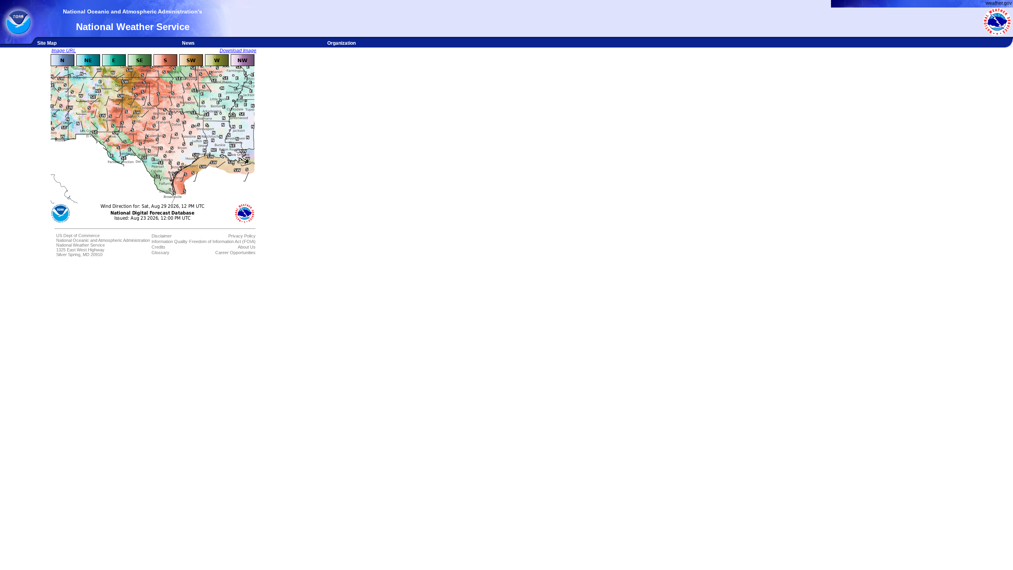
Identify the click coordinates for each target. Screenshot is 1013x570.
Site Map (47, 43)
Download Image (238, 50)
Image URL (63, 50)
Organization (341, 43)
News (188, 43)
